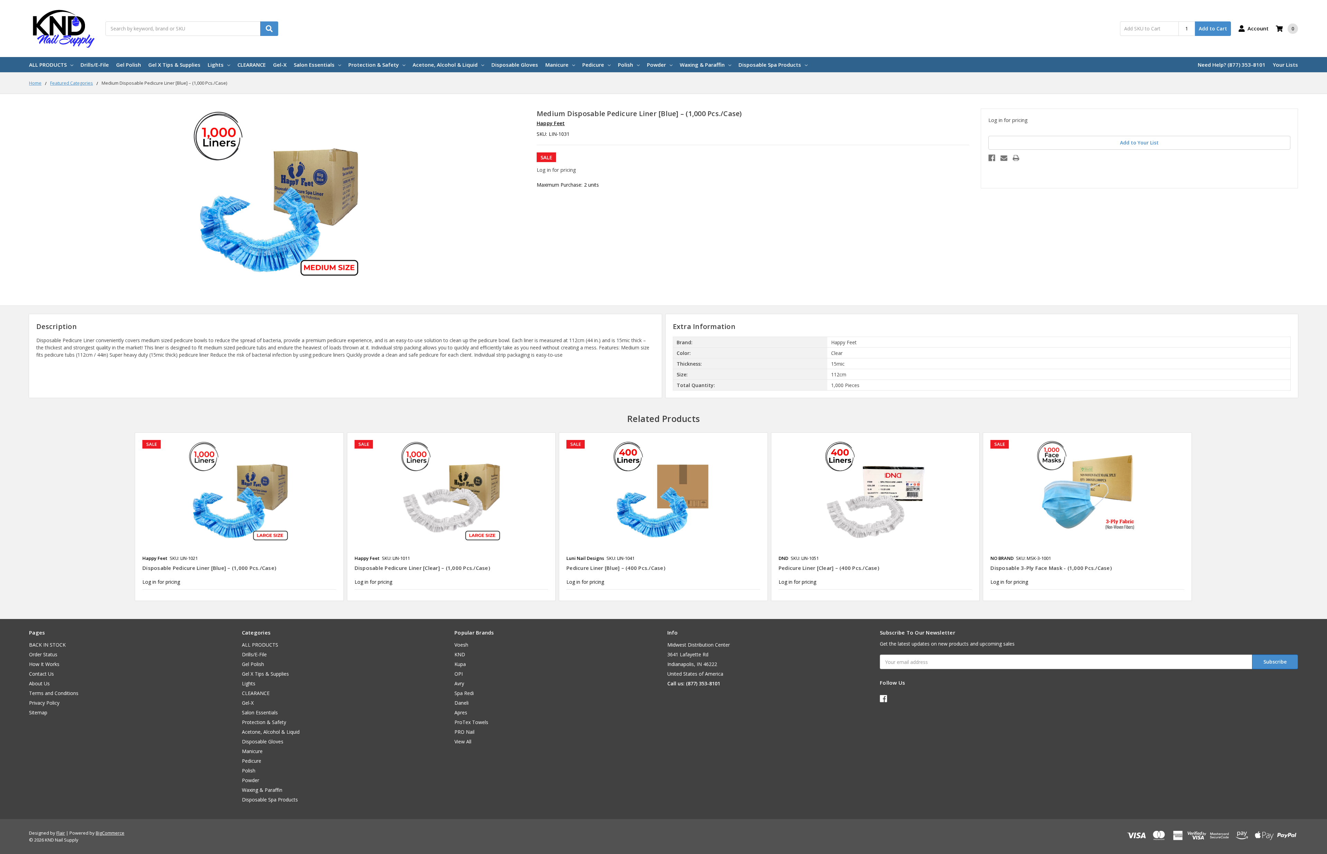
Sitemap (38, 712)
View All (462, 741)
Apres (460, 712)
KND (459, 654)
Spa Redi (464, 693)
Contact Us (41, 673)
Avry (459, 683)
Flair (60, 833)
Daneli (461, 703)
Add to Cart (1213, 28)
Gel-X (279, 64)
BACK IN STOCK (47, 644)
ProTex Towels (471, 722)
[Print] (1016, 157)
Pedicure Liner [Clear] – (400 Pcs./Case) (829, 567)
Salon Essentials (314, 64)
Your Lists (1285, 64)
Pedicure (593, 64)
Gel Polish (128, 64)
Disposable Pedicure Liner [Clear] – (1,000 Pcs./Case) (422, 567)
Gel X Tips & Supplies (174, 64)
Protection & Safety (373, 64)
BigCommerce (110, 833)
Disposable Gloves (514, 64)
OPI (458, 673)
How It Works (44, 664)
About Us (39, 683)
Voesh (461, 644)
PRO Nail (464, 732)
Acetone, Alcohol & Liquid (445, 64)
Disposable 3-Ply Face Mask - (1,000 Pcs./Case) (1051, 567)
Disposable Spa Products (769, 64)
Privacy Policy (44, 703)
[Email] (1003, 157)
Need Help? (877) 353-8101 (1231, 64)
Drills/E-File (95, 64)
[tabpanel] (239, 517)
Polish (625, 64)
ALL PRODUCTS (48, 64)
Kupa (460, 664)
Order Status (43, 654)
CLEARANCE (251, 64)
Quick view (239, 491)
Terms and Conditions (53, 693)
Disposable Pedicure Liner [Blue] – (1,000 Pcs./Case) (209, 567)
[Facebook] (991, 157)
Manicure (556, 64)
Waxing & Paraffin (702, 64)
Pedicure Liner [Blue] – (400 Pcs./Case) (615, 567)
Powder (656, 64)
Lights (216, 64)
